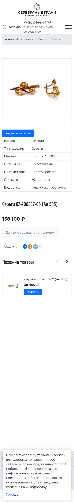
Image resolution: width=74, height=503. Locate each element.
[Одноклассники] (30, 246)
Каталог (28, 39)
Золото (56, 39)
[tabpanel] (37, 164)
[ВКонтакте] (25, 246)
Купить (33, 292)
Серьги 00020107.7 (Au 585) (45, 279)
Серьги (43, 39)
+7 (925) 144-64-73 (37, 22)
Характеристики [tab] (18, 133)
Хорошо (12, 494)
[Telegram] (35, 246)
